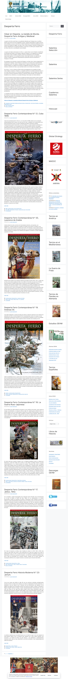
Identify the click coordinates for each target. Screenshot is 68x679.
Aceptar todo (43, 675)
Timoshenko (24, 564)
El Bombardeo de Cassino (54, 411)
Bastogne (10, 394)
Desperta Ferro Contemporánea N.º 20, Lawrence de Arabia (21, 219)
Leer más (6, 205)
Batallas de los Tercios (53, 399)
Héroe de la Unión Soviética (55, 401)
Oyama (26, 481)
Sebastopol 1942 (52, 360)
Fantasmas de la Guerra (54, 356)
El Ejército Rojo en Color (54, 354)
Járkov (18, 563)
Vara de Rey (28, 209)
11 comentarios (8, 210)
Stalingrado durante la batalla (55, 349)
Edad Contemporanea (53, 457)
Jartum (12, 645)
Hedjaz (14, 299)
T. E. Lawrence (21, 299)
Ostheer (17, 564)
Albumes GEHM (18, 15)
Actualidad (51, 463)
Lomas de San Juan (22, 209)
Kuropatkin (19, 481)
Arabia (9, 299)
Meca (17, 299)
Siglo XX (50, 461)
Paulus (20, 564)
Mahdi (19, 647)
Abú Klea (7, 647)
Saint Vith (26, 394)
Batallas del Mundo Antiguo (20, 103)
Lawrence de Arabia (20, 298)
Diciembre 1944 (21, 394)
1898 (6, 208)
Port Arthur (30, 481)
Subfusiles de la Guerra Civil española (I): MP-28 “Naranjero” (55, 197)
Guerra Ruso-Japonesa (21, 480)
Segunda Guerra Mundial (54, 459)
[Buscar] (62, 26)
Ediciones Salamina (44, 15)
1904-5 (6, 481)
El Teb (10, 647)
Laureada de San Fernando (55, 404)
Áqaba (6, 299)
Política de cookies (29, 676)
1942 (6, 564)
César (6, 105)
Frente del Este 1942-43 (54, 353)
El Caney (16, 209)
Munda (12, 105)
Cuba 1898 (7, 209)
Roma (10, 104)
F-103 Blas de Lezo (53, 358)
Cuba (15, 208)
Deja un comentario (8, 106)
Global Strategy (8, 19)
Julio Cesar (33, 103)
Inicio (6, 15)
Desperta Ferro (27, 103)
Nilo (21, 647)
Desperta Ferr (12, 209)
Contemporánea (10, 208)
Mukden (23, 481)
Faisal (12, 299)
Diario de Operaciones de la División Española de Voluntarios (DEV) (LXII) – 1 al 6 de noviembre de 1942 (55, 203)
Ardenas (6, 394)
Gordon (13, 647)
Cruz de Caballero (53, 402)
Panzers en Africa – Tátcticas (55, 410)
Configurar (56, 675)
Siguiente (10, 653)
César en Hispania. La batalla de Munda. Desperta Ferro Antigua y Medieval (21, 35)
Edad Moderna (52, 456)
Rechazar (49, 675)
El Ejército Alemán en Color (54, 351)
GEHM (10, 15)
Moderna (15, 645)
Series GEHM (35, 15)
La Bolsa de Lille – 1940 (54, 413)
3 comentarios (8, 482)
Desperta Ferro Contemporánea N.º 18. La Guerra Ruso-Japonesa (22, 403)
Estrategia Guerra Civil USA (55, 406)
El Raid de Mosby (52, 408)
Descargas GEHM (26, 15)
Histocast (53, 15)
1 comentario (7, 300)
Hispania (9, 105)
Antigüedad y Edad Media (10, 103)
